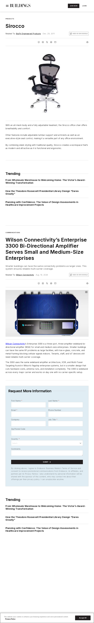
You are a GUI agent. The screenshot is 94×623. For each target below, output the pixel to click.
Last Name (53, 401)
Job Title (52, 419)
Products (10, 19)
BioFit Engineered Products (28, 33)
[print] (87, 42)
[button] (7, 6)
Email (14, 410)
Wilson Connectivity (25, 275)
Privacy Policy (10, 619)
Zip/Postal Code (18, 429)
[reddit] (51, 42)
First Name (16, 401)
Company (15, 419)
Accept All (82, 618)
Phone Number (54, 410)
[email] (55, 42)
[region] (47, 618)
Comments (15, 449)
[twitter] (47, 42)
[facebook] (39, 42)
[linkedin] (43, 42)
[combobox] (47, 443)
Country (15, 439)
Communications (13, 232)
